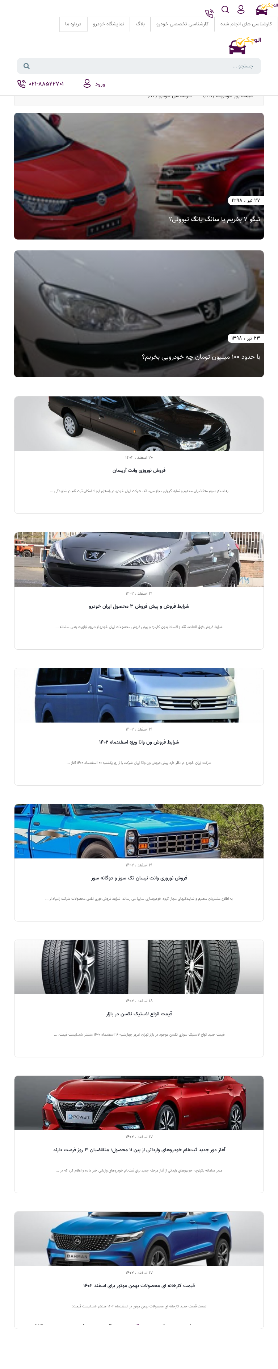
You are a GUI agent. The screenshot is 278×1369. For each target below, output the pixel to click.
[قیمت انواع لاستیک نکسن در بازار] (139, 967)
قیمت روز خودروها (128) (228, 96)
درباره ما (73, 24)
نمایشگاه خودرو (108, 24)
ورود (100, 84)
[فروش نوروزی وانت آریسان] (139, 423)
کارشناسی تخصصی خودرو (182, 24)
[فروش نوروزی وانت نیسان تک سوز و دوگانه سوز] (139, 831)
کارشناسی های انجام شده (246, 24)
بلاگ (140, 24)
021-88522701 (46, 84)
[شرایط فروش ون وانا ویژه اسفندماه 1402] (139, 695)
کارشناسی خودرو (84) (169, 96)
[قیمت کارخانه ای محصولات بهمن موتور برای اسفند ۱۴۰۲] (139, 1239)
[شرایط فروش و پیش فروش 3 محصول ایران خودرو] (139, 559)
